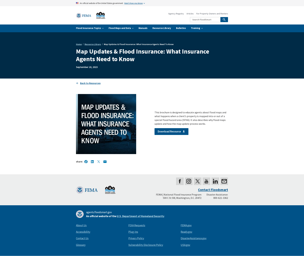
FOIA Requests (136, 225)
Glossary (81, 245)
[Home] (90, 15)
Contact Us (82, 238)
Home (79, 44)
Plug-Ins (133, 232)
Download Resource (169, 131)
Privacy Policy (136, 238)
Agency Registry (176, 14)
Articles (190, 14)
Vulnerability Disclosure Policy (145, 245)
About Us (81, 225)
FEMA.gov (186, 225)
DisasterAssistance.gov (193, 238)
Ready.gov (186, 232)
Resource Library (93, 44)
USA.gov (185, 245)
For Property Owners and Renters (212, 14)
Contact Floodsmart (213, 190)
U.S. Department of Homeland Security (140, 216)
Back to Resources (90, 83)
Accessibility (83, 232)
